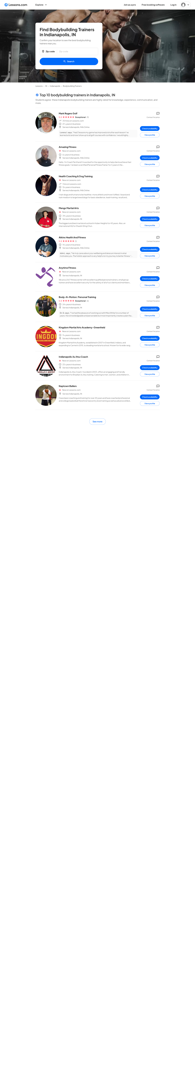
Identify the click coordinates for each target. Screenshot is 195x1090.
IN (46, 86)
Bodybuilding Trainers (72, 86)
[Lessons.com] (15, 4)
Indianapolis (55, 86)
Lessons (39, 86)
